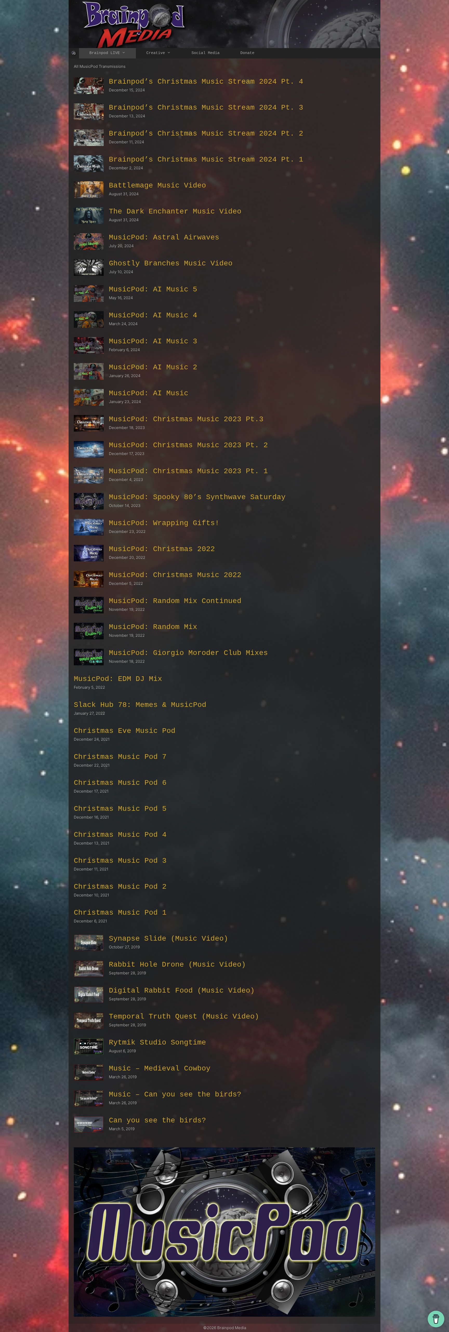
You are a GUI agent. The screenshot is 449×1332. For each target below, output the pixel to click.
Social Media (206, 53)
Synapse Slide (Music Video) (168, 939)
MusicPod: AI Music (148, 393)
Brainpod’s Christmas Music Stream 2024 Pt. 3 (206, 108)
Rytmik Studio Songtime (157, 1043)
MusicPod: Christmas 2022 (162, 549)
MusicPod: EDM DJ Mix (118, 679)
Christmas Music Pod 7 (120, 757)
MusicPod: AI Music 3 (153, 341)
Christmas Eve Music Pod (124, 731)
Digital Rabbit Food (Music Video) (182, 991)
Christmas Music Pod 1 (120, 913)
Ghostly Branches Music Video (171, 263)
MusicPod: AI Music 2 (153, 367)
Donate (247, 53)
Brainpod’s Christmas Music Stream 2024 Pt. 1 (206, 160)
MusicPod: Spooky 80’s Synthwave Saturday (197, 497)
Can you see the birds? (157, 1120)
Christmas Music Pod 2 (120, 887)
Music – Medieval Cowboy (159, 1069)
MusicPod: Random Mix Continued (175, 601)
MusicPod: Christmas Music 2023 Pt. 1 (188, 471)
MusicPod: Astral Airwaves (164, 237)
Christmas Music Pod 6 (120, 783)
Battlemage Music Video (157, 186)
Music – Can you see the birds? (175, 1094)
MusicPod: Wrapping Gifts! (164, 523)
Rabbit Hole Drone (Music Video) (177, 965)
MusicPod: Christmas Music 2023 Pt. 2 (188, 445)
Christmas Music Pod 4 (120, 835)
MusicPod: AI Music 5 (153, 289)
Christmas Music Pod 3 (120, 861)
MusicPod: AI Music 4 (153, 315)
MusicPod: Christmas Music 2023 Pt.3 (186, 419)
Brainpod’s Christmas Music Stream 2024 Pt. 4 (206, 82)
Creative (155, 53)
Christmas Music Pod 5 (120, 809)
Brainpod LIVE (104, 53)
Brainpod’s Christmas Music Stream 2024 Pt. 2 (206, 134)
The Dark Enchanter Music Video (175, 212)
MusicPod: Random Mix (153, 627)
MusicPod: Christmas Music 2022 (175, 575)
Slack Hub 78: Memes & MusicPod (140, 705)
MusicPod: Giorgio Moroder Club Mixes (188, 653)
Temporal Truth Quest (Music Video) (184, 1017)
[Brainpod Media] (74, 53)
